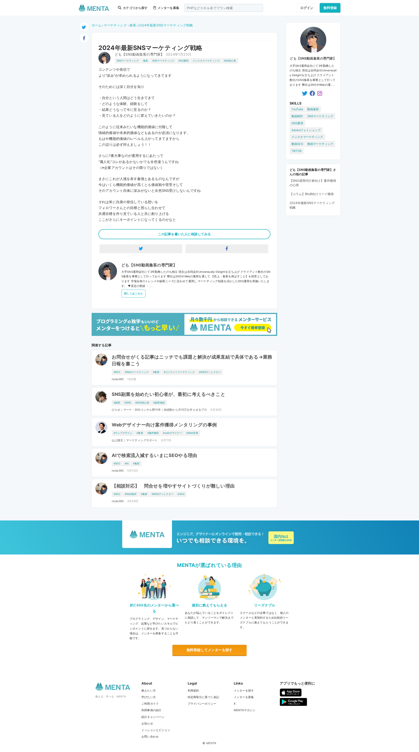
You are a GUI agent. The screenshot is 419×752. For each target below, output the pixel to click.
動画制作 (297, 116)
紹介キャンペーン (152, 717)
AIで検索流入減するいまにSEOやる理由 (154, 455)
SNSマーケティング (128, 60)
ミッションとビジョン (155, 730)
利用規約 (193, 690)
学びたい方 (148, 697)
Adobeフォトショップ (306, 130)
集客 (133, 25)
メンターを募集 (168, 8)
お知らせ (147, 723)
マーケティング (115, 25)
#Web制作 (131, 494)
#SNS (127, 402)
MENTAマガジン (244, 710)
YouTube (297, 109)
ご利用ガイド (150, 703)
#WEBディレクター (210, 372)
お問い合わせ (150, 736)
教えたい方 (148, 690)
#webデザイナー (172, 432)
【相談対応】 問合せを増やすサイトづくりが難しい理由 (173, 486)
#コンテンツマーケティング (179, 372)
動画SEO (297, 144)
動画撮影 (313, 109)
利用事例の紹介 (151, 710)
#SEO (117, 372)
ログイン (307, 8)
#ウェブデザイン (123, 432)
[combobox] (223, 8)
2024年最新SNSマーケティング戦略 (165, 25)
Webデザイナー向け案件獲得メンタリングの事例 (164, 425)
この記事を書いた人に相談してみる (184, 234)
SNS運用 (183, 60)
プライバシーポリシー (202, 703)
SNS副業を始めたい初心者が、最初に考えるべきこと (168, 394)
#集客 (156, 372)
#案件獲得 (153, 432)
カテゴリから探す (135, 8)
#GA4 (181, 494)
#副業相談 (159, 402)
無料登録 (330, 8)
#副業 (117, 402)
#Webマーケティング (137, 372)
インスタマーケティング (206, 60)
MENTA (211, 743)
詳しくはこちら (133, 293)
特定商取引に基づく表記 (203, 697)
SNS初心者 (230, 60)
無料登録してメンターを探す (209, 650)
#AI (127, 463)
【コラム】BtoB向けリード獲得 (312, 194)
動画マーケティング (320, 144)
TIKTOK (297, 151)
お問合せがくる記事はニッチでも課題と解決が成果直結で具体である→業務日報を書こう (192, 360)
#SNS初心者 (142, 402)
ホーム (96, 25)
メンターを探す (244, 690)
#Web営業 (192, 432)
